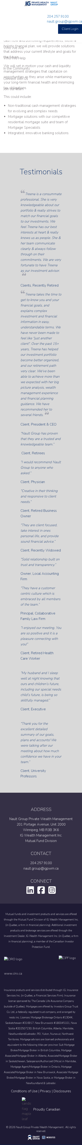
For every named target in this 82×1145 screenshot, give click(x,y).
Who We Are (13, 48)
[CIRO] (27, 962)
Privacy (45, 1091)
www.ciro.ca (13, 973)
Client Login (70, 29)
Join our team (13, 89)
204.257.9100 (58, 16)
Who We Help (14, 58)
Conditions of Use (24, 1091)
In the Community (16, 68)
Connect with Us (15, 78)
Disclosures (62, 1091)
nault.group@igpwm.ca (64, 21)
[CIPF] (68, 962)
